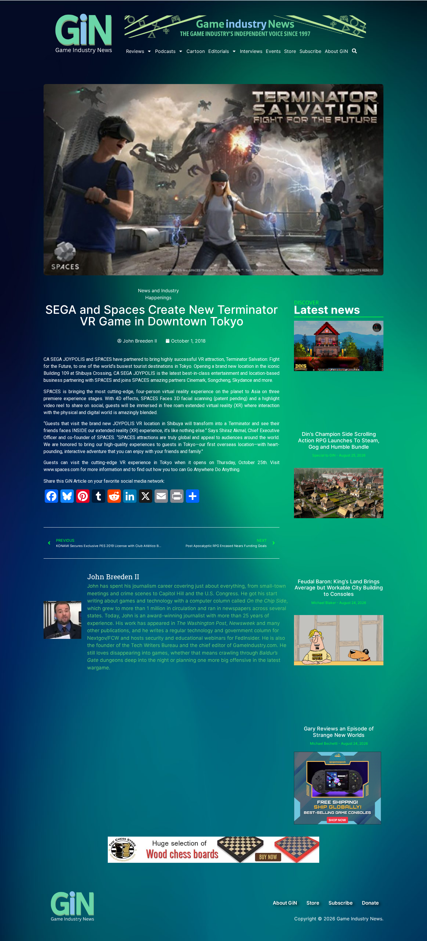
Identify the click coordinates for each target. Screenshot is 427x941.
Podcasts (165, 51)
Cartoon (195, 51)
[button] (354, 50)
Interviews (251, 51)
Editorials (218, 51)
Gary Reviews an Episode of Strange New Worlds (339, 732)
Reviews (135, 51)
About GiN (336, 51)
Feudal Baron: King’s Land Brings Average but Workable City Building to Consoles (339, 587)
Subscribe (310, 51)
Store (290, 51)
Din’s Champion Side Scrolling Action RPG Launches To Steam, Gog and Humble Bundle (338, 440)
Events (273, 51)
